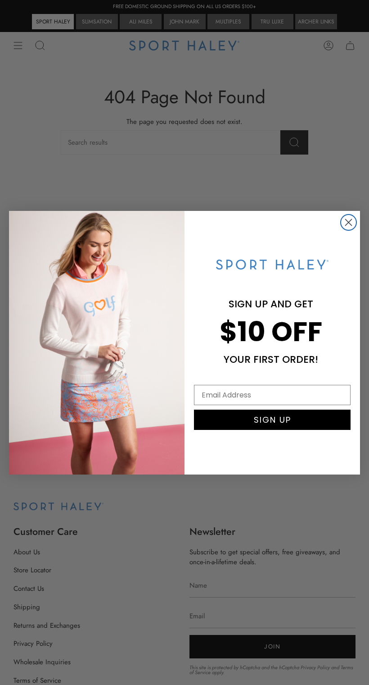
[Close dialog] (348, 222)
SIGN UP (272, 419)
